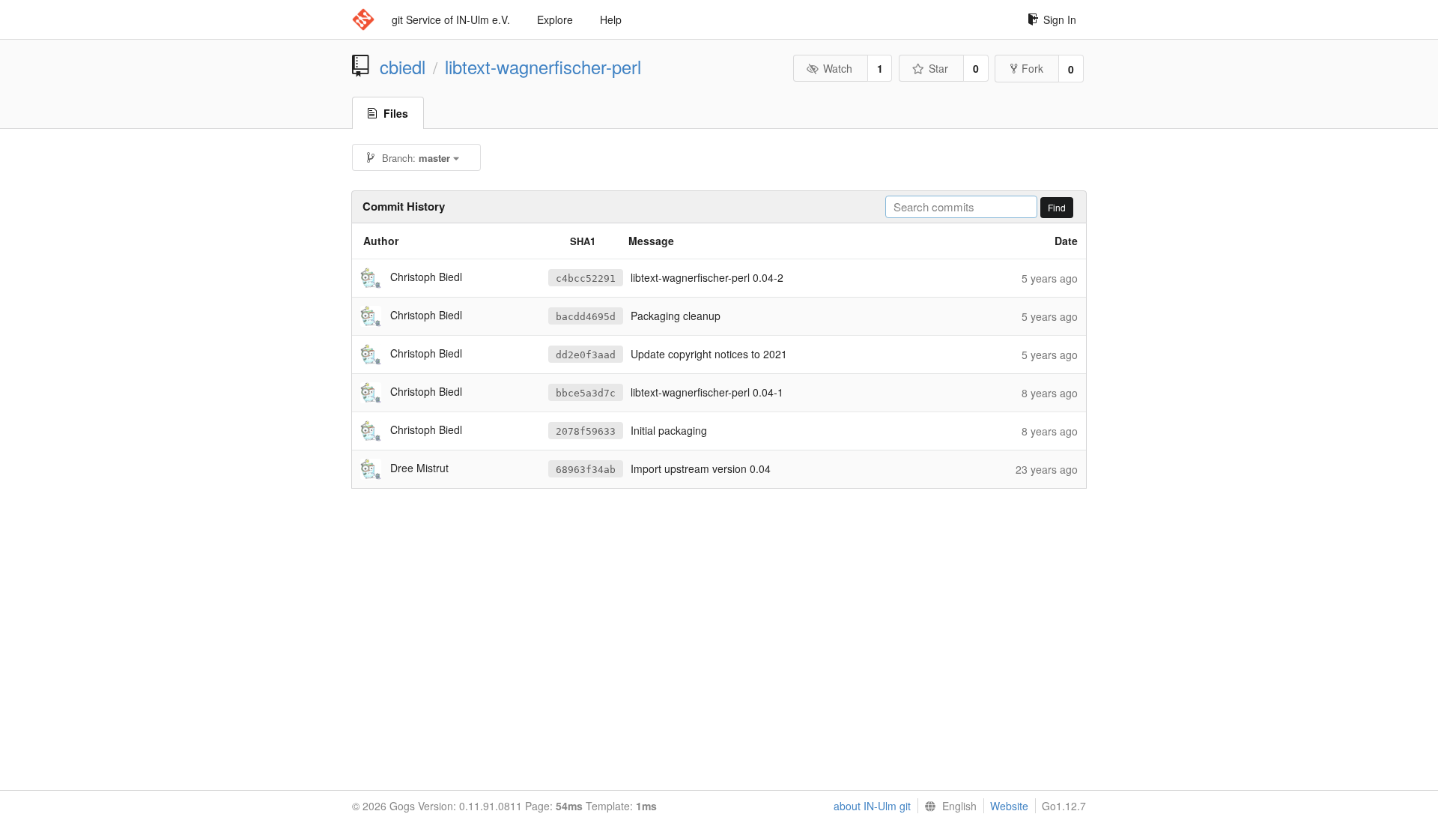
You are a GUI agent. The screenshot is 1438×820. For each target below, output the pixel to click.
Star (938, 68)
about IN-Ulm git (872, 805)
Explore (555, 19)
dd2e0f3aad (586, 355)
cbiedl (402, 66)
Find (1057, 207)
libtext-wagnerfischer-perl (543, 66)
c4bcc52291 (586, 278)
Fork (1032, 68)
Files (395, 113)
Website (1009, 805)
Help (611, 19)
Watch (837, 68)
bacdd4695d (586, 316)
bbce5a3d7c (586, 393)
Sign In (1059, 19)
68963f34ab (586, 469)
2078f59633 (586, 431)
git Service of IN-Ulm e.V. (451, 19)
